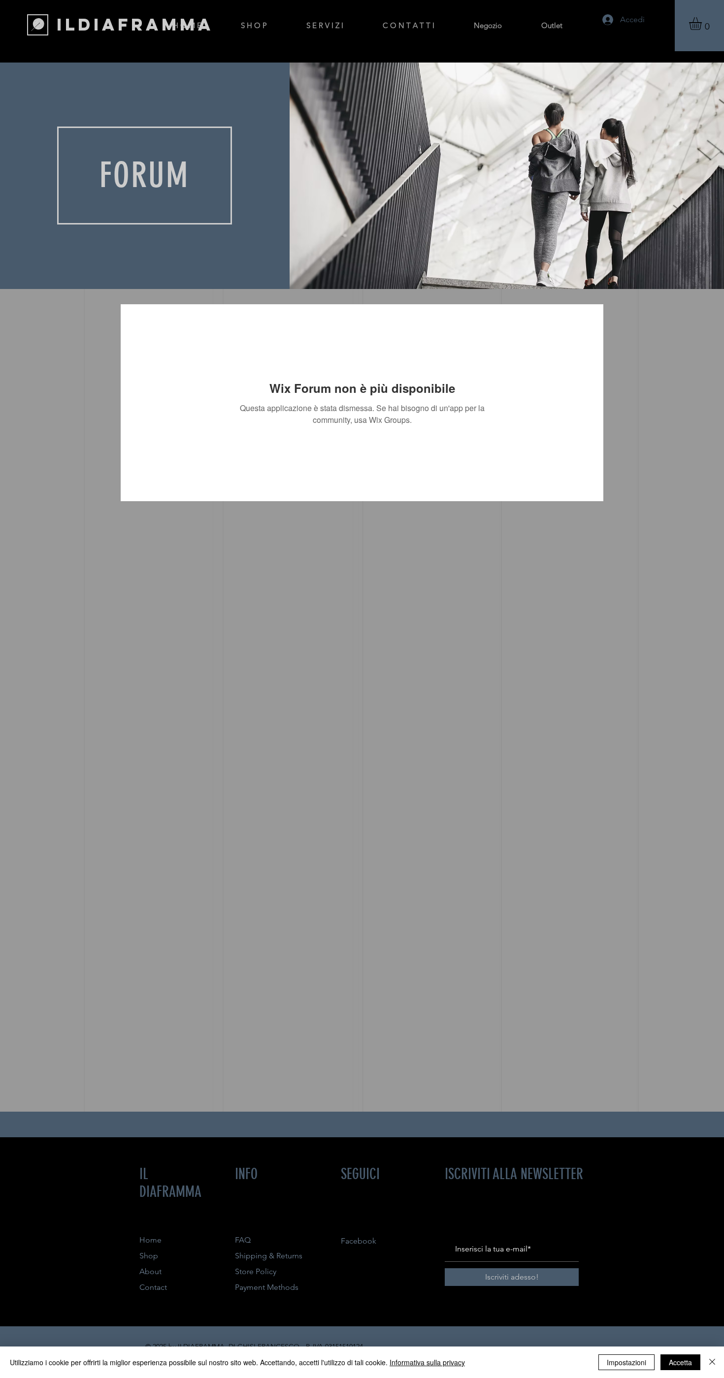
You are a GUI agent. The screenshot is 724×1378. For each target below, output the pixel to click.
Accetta (680, 1362)
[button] (703, 23)
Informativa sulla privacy (427, 1362)
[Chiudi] (712, 1362)
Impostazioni (626, 1362)
